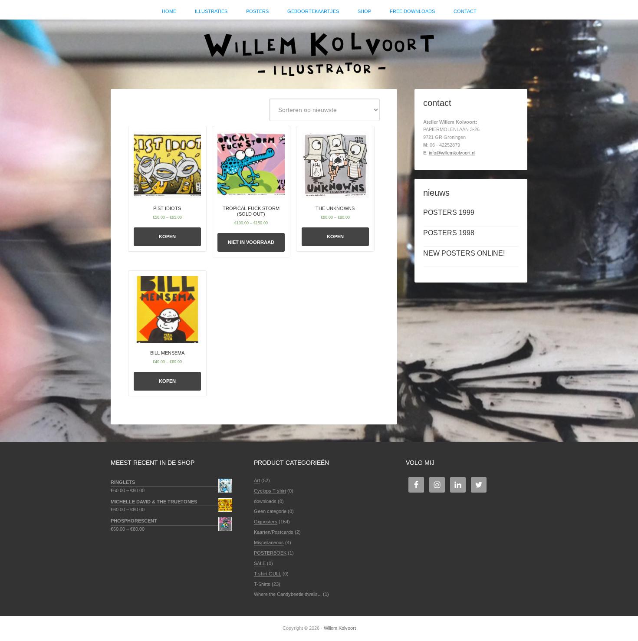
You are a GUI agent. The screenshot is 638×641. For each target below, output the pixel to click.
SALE (260, 563)
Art (257, 480)
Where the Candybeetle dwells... (288, 594)
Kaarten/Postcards (273, 532)
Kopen (167, 236)
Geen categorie (270, 511)
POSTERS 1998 (448, 233)
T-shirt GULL (267, 573)
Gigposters (265, 521)
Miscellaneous (269, 542)
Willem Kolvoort (319, 50)
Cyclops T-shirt (270, 490)
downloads (265, 501)
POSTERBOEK (270, 553)
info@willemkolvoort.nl (452, 152)
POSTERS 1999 (448, 212)
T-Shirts (262, 584)
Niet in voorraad (251, 242)
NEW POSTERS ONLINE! (464, 253)
